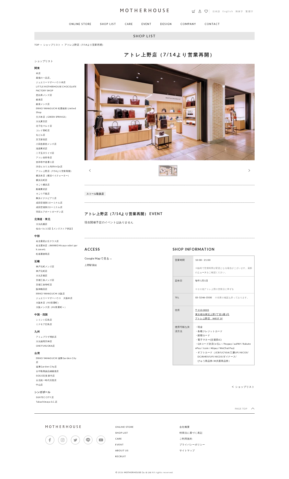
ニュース (201, 272)
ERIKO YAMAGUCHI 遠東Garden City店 (56, 360)
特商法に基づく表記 (190, 432)
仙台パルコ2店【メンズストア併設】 (55, 228)
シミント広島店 (44, 319)
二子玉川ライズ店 (45, 153)
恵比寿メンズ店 (44, 95)
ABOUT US (121, 450)
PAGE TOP (241, 408)
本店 (38, 73)
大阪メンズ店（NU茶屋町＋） (51, 307)
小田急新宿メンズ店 (46, 144)
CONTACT (212, 24)
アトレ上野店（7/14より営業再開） (54, 171)
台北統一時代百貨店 (46, 380)
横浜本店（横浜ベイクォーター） (53, 175)
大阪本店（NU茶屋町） (48, 302)
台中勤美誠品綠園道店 (47, 371)
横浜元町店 (41, 180)
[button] (249, 170)
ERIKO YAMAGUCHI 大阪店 (50, 293)
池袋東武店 (41, 148)
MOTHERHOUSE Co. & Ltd (137, 472)
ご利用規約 (185, 438)
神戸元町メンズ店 (45, 266)
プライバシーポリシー (192, 444)
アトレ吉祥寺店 (44, 157)
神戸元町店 (41, 271)
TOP (36, 44)
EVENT (147, 24)
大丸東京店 (41, 121)
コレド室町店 (43, 130)
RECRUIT (120, 456)
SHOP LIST (108, 24)
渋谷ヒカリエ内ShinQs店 (49, 166)
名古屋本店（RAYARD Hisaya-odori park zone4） (56, 247)
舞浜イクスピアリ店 (46, 198)
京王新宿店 (41, 139)
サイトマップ (187, 450)
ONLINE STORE (80, 24)
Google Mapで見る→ (98, 258)
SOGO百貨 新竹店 (45, 375)
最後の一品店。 (44, 77)
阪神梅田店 (41, 289)
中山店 (39, 384)
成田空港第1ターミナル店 (49, 202)
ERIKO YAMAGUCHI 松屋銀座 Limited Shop (56, 110)
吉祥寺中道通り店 (45, 162)
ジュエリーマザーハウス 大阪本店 (54, 298)
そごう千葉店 (43, 193)
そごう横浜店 (43, 184)
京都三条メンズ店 (45, 280)
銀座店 (39, 99)
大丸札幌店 (41, 224)
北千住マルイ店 (44, 126)
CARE (129, 24)
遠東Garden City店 (46, 366)
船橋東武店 (41, 189)
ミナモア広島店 (44, 324)
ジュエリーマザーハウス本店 (51, 82)
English (228, 11)
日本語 (216, 11)
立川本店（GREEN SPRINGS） (51, 116)
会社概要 (184, 426)
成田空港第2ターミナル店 (49, 207)
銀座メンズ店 (43, 104)
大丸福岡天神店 (44, 341)
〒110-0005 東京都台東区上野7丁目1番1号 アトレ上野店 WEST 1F (212, 314)
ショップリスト (52, 44)
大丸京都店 (41, 275)
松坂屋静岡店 (43, 254)
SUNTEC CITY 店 (45, 397)
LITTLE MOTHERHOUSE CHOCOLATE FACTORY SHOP (56, 88)
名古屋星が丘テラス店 (47, 241)
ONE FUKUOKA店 (45, 345)
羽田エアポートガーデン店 (49, 211)
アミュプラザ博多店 (46, 336)
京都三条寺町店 (44, 284)
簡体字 (239, 11)
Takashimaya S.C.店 (46, 401)
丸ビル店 (40, 135)
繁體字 (249, 11)
